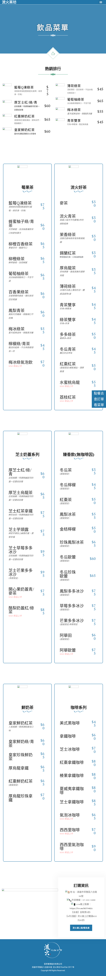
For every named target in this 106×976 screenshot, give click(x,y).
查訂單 (99, 399)
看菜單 (99, 404)
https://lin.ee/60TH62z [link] (81, 908)
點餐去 (99, 393)
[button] (101, 2)
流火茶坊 (9, 2)
